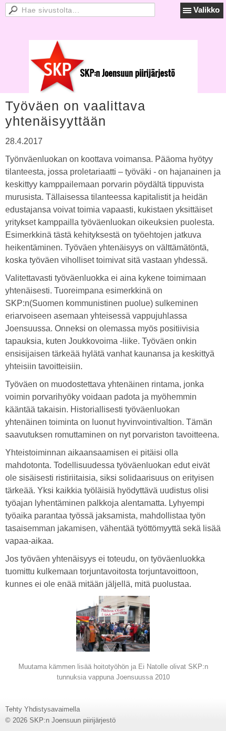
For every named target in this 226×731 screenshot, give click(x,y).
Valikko (206, 9)
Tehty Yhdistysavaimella (42, 709)
